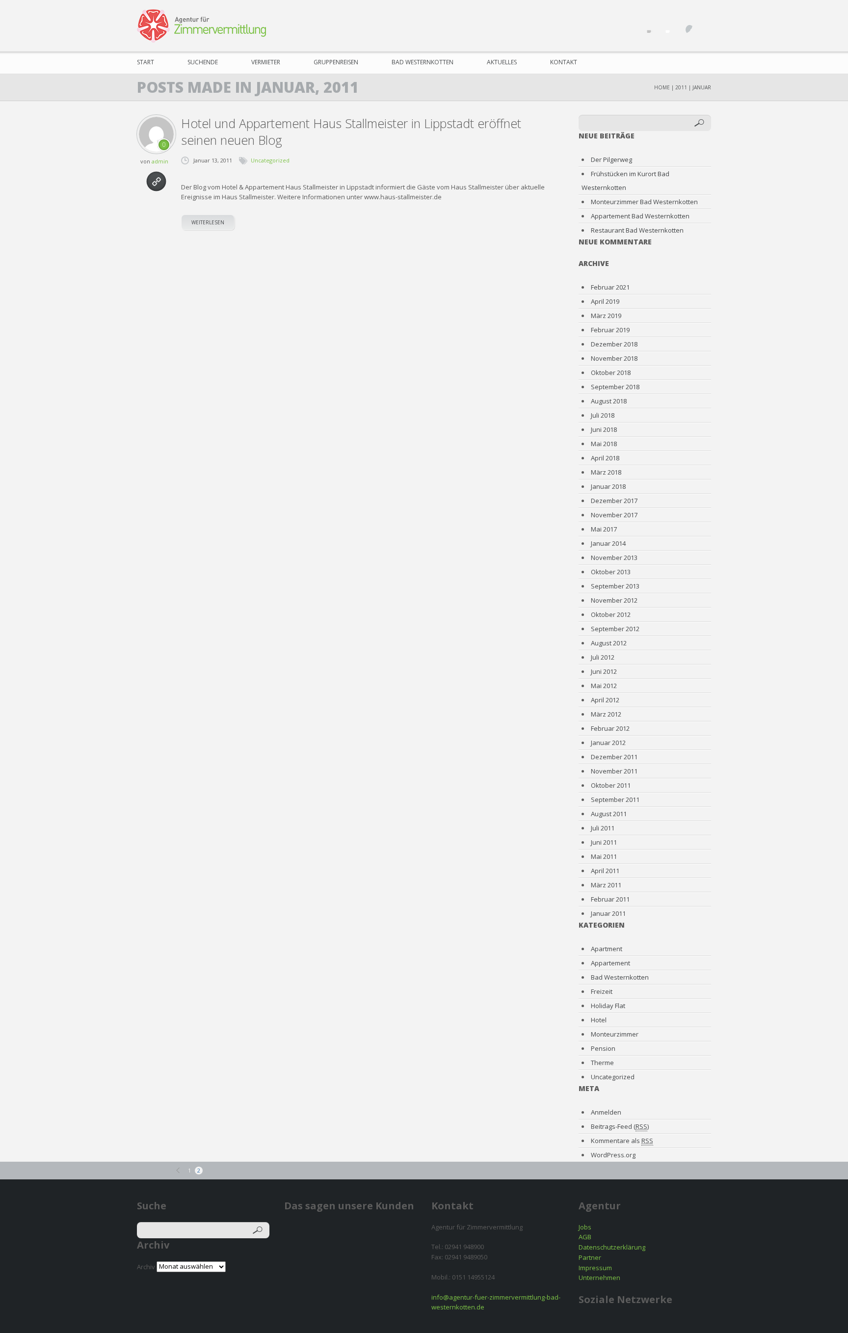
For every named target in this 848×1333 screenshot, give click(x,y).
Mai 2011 (604, 856)
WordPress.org (613, 1154)
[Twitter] (665, 24)
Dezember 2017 (614, 500)
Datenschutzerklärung (612, 1247)
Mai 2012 (604, 685)
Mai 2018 (604, 443)
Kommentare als (622, 1140)
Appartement (610, 963)
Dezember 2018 (614, 344)
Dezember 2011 (614, 756)
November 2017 (614, 514)
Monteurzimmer (614, 1034)
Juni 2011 (604, 842)
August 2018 (609, 401)
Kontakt (563, 62)
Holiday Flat (608, 1005)
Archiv (146, 1266)
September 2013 (615, 586)
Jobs (585, 1227)
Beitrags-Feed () (620, 1126)
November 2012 (614, 600)
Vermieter (265, 62)
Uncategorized (270, 160)
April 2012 (605, 699)
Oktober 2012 (611, 614)
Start (145, 62)
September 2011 (615, 799)
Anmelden (606, 1112)
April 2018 (605, 457)
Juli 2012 (602, 657)
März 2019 (606, 315)
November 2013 (614, 557)
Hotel (599, 1019)
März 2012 (606, 714)
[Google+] (702, 24)
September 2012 (615, 628)
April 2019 (605, 301)
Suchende (202, 62)
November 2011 (614, 771)
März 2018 (606, 472)
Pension (603, 1048)
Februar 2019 (610, 329)
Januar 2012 (608, 742)
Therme (602, 1062)
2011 (681, 87)
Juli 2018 (602, 415)
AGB (585, 1236)
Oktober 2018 (611, 372)
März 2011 (606, 884)
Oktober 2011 (611, 785)
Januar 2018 (608, 486)
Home (662, 87)
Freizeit (601, 991)
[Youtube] (683, 24)
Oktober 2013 (611, 571)
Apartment (606, 948)
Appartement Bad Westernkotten (640, 216)
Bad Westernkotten (422, 62)
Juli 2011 (602, 828)
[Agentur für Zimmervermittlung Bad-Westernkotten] (201, 26)
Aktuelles (502, 62)
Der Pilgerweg (611, 159)
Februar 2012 (610, 728)
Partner (590, 1257)
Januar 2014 (608, 543)
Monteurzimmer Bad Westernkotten (644, 201)
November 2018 (614, 358)
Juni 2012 (604, 671)
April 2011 (605, 870)
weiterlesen (207, 222)
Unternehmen (599, 1277)
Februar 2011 (610, 899)
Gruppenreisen (336, 62)
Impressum (595, 1267)
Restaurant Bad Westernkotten (637, 230)
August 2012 (609, 643)
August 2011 (609, 813)
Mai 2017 (604, 529)
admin (160, 161)
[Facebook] (646, 24)
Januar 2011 (608, 913)
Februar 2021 (610, 287)
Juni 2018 (604, 429)
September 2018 (615, 386)
